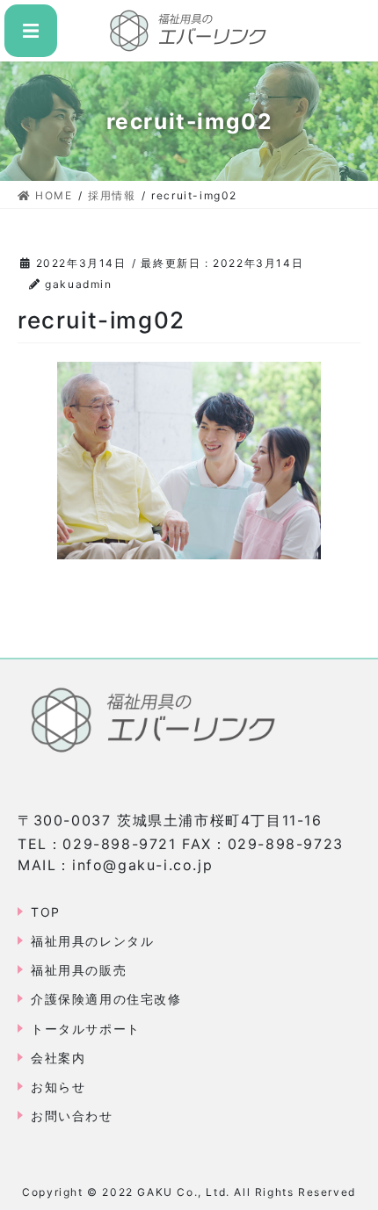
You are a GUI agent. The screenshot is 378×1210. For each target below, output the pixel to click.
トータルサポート (86, 1028)
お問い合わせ (72, 1115)
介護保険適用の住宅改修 (106, 998)
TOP (46, 911)
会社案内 (58, 1057)
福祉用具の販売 (79, 969)
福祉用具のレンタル (92, 940)
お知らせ (58, 1086)
